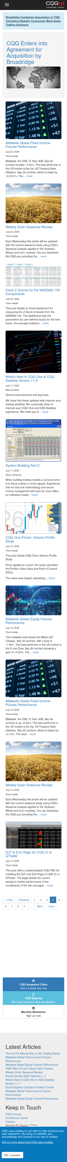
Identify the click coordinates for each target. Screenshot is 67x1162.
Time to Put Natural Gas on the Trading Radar (33, 1053)
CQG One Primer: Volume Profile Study (30, 539)
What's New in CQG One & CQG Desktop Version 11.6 (30, 378)
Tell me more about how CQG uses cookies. (28, 1142)
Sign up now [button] (33, 1013)
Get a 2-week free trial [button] (33, 986)
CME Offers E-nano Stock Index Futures (29, 1068)
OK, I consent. (12, 1155)
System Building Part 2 (22, 465)
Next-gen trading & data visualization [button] (33, 1000)
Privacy (33, 1124)
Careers (10, 1121)
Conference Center (17, 1118)
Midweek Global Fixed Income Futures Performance (28, 144)
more (29, 176)
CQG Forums (13, 1114)
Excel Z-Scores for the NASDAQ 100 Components (33, 291)
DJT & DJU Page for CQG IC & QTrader (29, 854)
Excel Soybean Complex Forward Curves (30, 1087)
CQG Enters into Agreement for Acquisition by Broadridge (27, 52)
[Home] (55, 5)
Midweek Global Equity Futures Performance (29, 620)
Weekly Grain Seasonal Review (29, 226)
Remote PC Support (17, 1125)
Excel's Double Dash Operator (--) (26, 1076)
